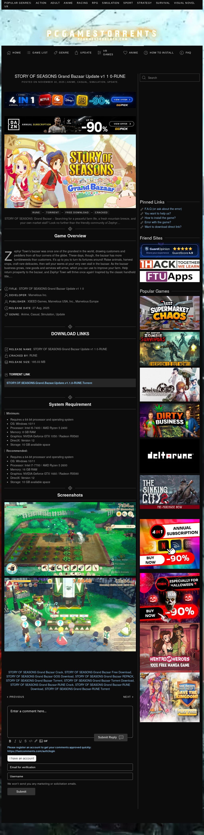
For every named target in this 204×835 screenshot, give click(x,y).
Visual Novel (184, 3)
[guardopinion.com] (170, 250)
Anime (68, 3)
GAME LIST (40, 52)
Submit (21, 791)
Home (17, 52)
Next (127, 697)
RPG (95, 3)
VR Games (108, 53)
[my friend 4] (170, 276)
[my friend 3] (170, 264)
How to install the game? (160, 218)
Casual (82, 82)
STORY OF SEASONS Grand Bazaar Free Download (98, 672)
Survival (163, 3)
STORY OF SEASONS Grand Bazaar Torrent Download (99, 680)
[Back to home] (102, 28)
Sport (128, 3)
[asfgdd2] (170, 647)
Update (86, 52)
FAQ (188, 52)
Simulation (110, 3)
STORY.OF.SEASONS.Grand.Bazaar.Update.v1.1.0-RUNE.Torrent (49, 383)
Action (41, 3)
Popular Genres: (18, 3)
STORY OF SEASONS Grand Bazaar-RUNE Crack (42, 685)
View (169, 312)
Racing (82, 3)
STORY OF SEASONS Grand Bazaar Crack (35, 672)
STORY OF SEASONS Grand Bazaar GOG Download (40, 676)
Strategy (144, 3)
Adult (55, 3)
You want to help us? (158, 213)
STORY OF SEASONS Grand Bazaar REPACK (104, 676)
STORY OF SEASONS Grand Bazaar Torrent (34, 680)
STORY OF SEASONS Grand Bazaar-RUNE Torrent (77, 689)
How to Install (162, 52)
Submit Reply (107, 737)
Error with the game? (158, 222)
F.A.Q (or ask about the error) (163, 209)
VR (6, 6)
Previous (16, 697)
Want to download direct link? (163, 227)
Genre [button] (64, 52)
